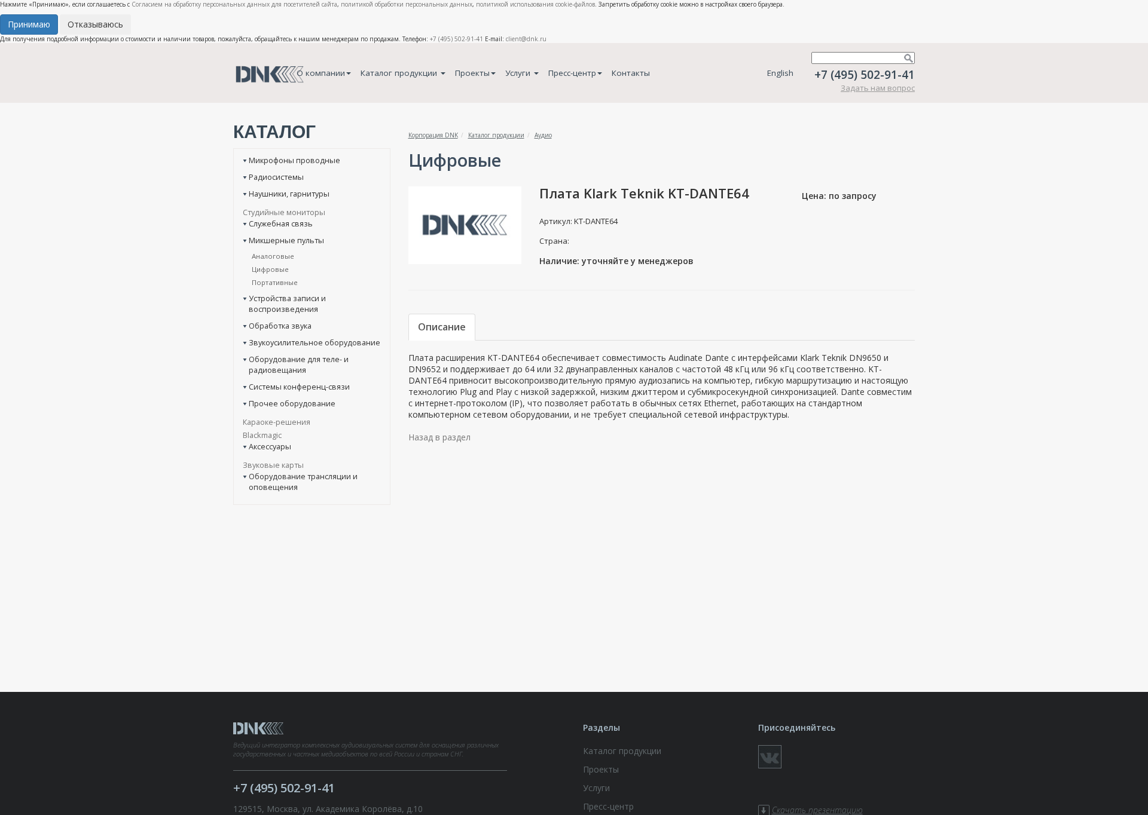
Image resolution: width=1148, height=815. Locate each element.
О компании (321, 73)
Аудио (543, 135)
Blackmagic (262, 435)
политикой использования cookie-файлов (535, 4)
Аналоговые (273, 256)
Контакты (631, 73)
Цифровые (270, 269)
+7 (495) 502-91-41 (456, 39)
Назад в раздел (439, 437)
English (780, 73)
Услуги (519, 73)
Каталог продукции (400, 73)
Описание (442, 326)
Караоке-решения (276, 421)
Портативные (275, 282)
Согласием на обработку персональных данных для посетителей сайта (234, 4)
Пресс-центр (572, 73)
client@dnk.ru (526, 39)
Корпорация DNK (433, 135)
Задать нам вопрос (878, 87)
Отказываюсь (95, 24)
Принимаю (29, 24)
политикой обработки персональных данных (406, 4)
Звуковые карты (273, 464)
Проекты (472, 73)
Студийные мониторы (284, 212)
